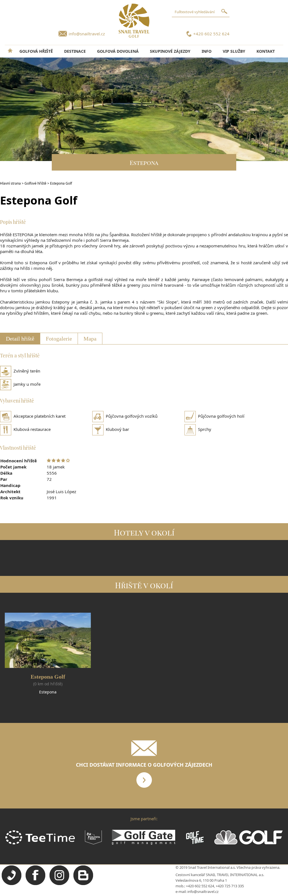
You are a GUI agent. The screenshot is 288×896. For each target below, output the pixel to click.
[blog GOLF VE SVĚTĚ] (83, 883)
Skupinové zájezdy (170, 51)
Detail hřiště (20, 339)
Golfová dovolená (118, 51)
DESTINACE (75, 51)
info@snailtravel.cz (87, 33)
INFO (207, 51)
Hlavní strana (10, 183)
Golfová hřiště (36, 51)
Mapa (90, 339)
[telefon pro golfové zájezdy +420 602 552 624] (11, 883)
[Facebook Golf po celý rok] (35, 883)
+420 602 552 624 (211, 33)
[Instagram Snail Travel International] (59, 883)
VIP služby (234, 51)
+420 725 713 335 (230, 885)
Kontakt (265, 51)
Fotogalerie (59, 339)
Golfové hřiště (35, 183)
